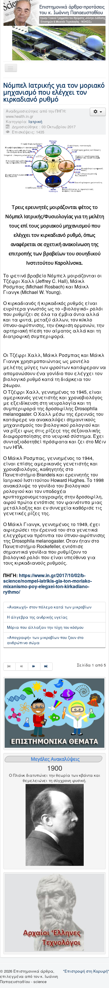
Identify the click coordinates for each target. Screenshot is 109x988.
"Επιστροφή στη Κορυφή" (86, 971)
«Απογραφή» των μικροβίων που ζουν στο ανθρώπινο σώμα (45, 640)
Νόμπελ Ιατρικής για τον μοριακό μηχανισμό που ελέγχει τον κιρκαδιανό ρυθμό (54, 92)
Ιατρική (35, 121)
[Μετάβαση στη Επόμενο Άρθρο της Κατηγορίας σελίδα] (34, 666)
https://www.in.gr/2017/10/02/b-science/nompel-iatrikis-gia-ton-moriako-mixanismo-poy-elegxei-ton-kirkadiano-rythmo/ (47, 583)
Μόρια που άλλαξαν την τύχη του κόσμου (45, 627)
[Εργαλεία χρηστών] (98, 112)
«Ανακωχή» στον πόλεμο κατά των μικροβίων (49, 607)
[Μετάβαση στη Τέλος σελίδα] (46, 666)
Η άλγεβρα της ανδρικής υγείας (37, 617)
